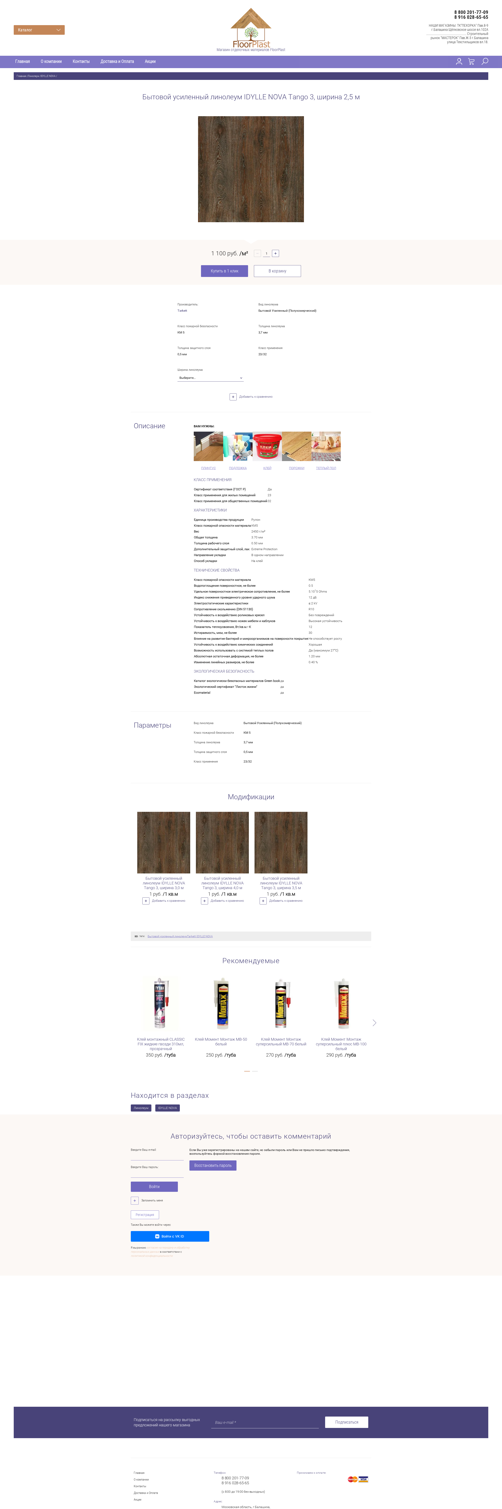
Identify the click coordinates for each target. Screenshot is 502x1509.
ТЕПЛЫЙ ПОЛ (326, 468)
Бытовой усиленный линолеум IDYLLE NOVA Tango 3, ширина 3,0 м (164, 883)
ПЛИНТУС (208, 468)
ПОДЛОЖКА (238, 468)
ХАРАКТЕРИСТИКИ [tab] (210, 510)
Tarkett (182, 310)
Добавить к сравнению (256, 396)
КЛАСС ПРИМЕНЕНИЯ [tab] (213, 480)
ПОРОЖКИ (296, 468)
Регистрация (145, 1215)
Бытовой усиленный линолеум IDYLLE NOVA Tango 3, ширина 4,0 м (222, 883)
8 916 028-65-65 (471, 17)
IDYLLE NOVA (48, 76)
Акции (150, 61)
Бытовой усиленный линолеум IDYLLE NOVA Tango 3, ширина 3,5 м (281, 883)
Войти (154, 1186)
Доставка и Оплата (117, 61)
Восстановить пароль (213, 1165)
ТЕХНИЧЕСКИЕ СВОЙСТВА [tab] (217, 570)
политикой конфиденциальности (152, 1255)
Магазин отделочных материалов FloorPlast (251, 49)
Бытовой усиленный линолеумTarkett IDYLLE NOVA (180, 936)
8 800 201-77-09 (471, 12)
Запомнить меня (152, 1200)
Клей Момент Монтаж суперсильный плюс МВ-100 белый (341, 1044)
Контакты (81, 61)
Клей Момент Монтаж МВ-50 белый (221, 1041)
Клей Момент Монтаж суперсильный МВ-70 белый (281, 1041)
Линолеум (33, 76)
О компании (51, 61)
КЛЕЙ (267, 468)
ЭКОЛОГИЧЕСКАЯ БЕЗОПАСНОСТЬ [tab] (224, 671)
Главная (22, 61)
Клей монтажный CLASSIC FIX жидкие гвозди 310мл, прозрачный (161, 1044)
